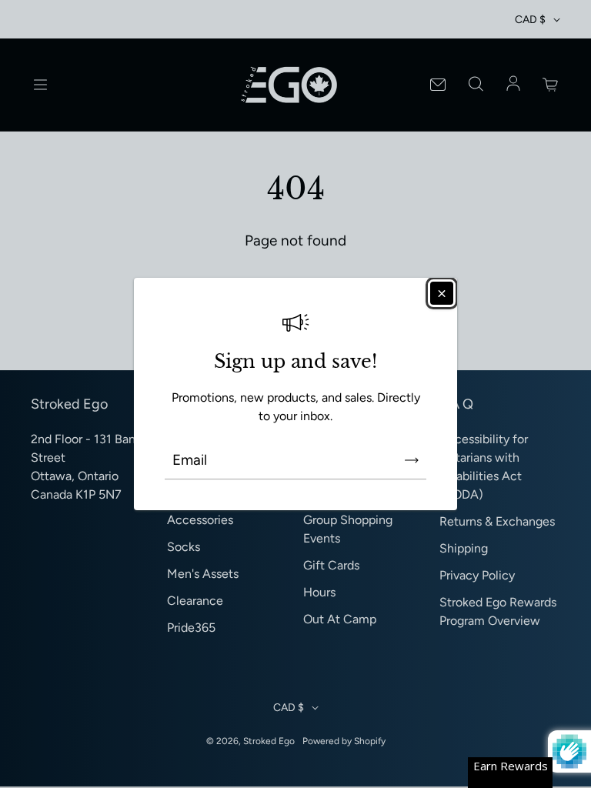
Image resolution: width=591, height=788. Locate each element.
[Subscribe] (412, 460)
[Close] (441, 293)
